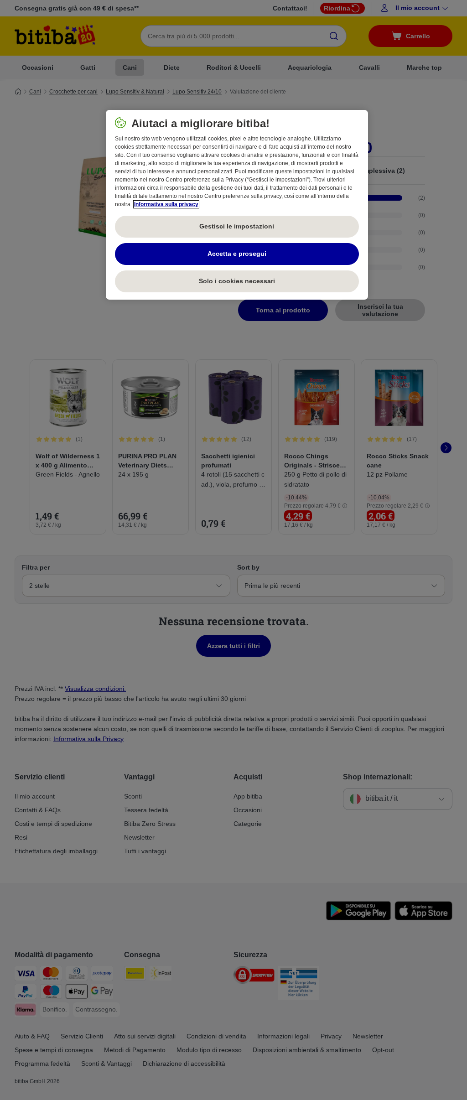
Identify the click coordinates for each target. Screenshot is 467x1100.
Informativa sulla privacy (166, 204)
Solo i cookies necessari (237, 281)
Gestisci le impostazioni (236, 226)
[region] (237, 205)
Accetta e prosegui (237, 253)
